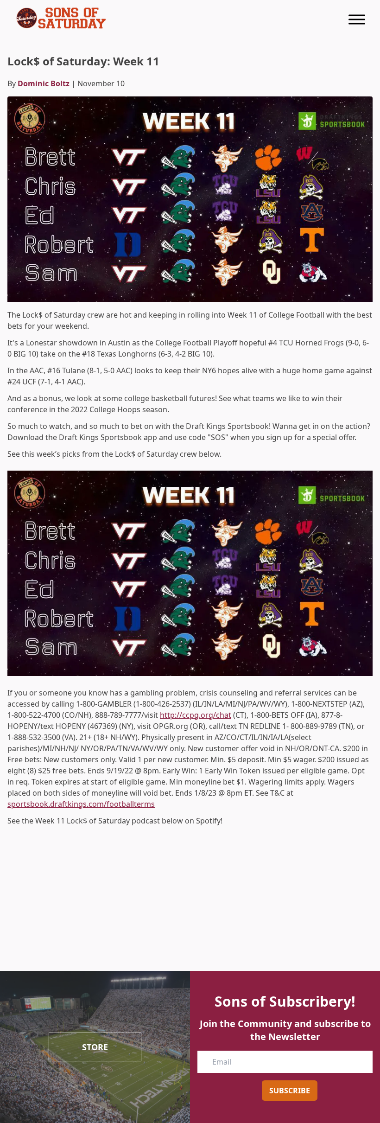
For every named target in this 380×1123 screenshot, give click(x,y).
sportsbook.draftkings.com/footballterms (81, 804)
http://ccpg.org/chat (195, 715)
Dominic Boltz (44, 83)
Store (95, 1047)
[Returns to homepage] (61, 18)
